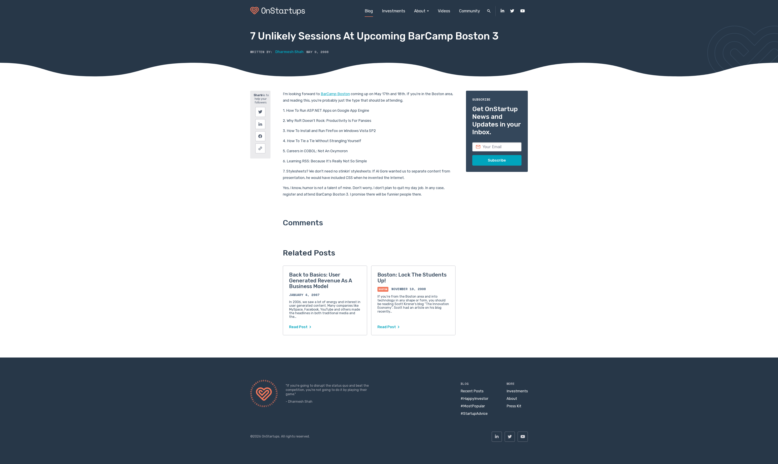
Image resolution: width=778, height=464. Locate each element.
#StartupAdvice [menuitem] (474, 413)
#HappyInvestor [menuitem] (474, 398)
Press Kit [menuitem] (514, 406)
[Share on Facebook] (260, 136)
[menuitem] (502, 11)
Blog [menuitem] (369, 11)
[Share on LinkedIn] (260, 124)
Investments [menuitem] (393, 11)
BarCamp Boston (335, 94)
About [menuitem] (419, 11)
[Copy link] (260, 148)
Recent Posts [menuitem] (472, 391)
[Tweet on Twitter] (260, 112)
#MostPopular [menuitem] (473, 406)
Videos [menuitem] (444, 11)
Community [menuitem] (469, 11)
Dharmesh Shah (289, 52)
